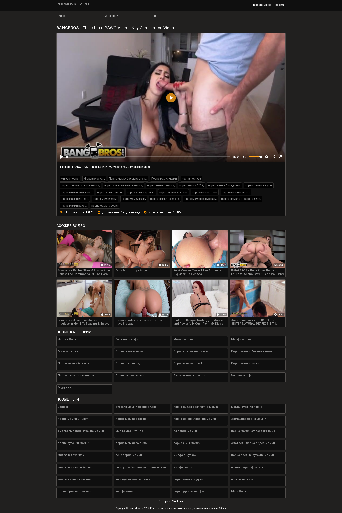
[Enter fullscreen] (280, 157)
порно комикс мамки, (161, 185)
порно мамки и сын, (205, 192)
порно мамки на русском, (200, 198)
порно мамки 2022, (191, 185)
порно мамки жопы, (110, 192)
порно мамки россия (105, 205)
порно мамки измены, (236, 192)
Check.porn (178, 501)
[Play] (62, 157)
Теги (153, 15)
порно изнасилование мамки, (123, 185)
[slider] (148, 157)
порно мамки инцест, (75, 198)
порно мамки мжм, (134, 198)
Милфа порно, (70, 178)
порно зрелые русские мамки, (80, 185)
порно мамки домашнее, (77, 192)
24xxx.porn (164, 501)
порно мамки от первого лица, (241, 198)
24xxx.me (279, 4)
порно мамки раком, (74, 205)
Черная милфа (191, 178)
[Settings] (266, 157)
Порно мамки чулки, (164, 178)
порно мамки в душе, (258, 185)
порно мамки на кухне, (165, 198)
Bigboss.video (262, 4)
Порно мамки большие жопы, (128, 178)
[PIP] (273, 157)
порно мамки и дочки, (173, 192)
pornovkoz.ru (136, 508)
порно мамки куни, (105, 198)
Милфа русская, (94, 178)
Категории (111, 15)
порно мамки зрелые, (141, 192)
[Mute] (244, 157)
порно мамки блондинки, (224, 185)
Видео (62, 15)
